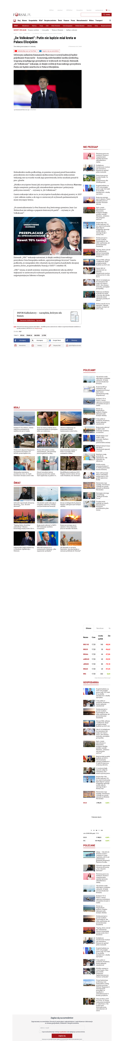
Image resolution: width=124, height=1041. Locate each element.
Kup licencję (38, 328)
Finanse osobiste (33, 30)
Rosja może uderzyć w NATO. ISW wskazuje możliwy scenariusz (46, 526)
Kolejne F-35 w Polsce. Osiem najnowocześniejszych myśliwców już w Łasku (23, 429)
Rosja (41, 26)
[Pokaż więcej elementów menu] (110, 20)
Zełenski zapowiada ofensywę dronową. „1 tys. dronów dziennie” (24, 504)
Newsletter (89, 10)
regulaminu (62, 1032)
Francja (29, 335)
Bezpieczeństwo (106, 26)
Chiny (96, 26)
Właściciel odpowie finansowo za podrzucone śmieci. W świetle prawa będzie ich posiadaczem (24, 451)
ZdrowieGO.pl (79, 10)
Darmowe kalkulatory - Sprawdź (31, 320)
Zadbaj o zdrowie (71, 30)
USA (47, 26)
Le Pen (44, 335)
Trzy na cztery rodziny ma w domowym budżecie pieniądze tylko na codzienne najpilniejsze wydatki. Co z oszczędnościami (47, 429)
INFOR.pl (51, 10)
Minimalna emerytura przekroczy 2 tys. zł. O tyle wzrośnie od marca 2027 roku (24, 473)
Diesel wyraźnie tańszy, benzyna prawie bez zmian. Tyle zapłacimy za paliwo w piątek (46, 473)
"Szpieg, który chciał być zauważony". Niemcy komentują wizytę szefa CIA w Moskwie (24, 526)
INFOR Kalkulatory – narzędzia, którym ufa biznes (39, 314)
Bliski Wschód (55, 26)
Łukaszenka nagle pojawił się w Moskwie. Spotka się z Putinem (24, 549)
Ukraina (89, 26)
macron (37, 335)
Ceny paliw (45, 30)
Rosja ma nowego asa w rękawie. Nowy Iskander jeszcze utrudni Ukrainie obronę (68, 526)
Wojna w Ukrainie (57, 30)
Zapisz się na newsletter (50, 51)
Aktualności (25, 26)
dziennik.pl (60, 10)
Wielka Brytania (79, 26)
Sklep (109, 10)
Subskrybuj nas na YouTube (27, 51)
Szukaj (108, 14)
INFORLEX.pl (69, 10)
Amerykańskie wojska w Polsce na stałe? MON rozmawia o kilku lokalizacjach (68, 451)
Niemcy (34, 26)
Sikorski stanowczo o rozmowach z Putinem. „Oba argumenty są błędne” (46, 549)
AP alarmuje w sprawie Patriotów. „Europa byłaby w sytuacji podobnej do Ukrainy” (70, 549)
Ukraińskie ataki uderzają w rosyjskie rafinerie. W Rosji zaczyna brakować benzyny (46, 504)
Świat (16, 26)
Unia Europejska (67, 26)
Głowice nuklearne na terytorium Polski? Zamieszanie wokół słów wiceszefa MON (68, 429)
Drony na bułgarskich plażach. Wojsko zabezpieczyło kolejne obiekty (70, 504)
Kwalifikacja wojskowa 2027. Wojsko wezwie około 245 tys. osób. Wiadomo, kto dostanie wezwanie (70, 473)
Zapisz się (62, 1036)
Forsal (15, 33)
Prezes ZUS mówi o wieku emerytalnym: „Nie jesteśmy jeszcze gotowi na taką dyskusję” (46, 451)
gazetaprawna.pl (99, 10)
